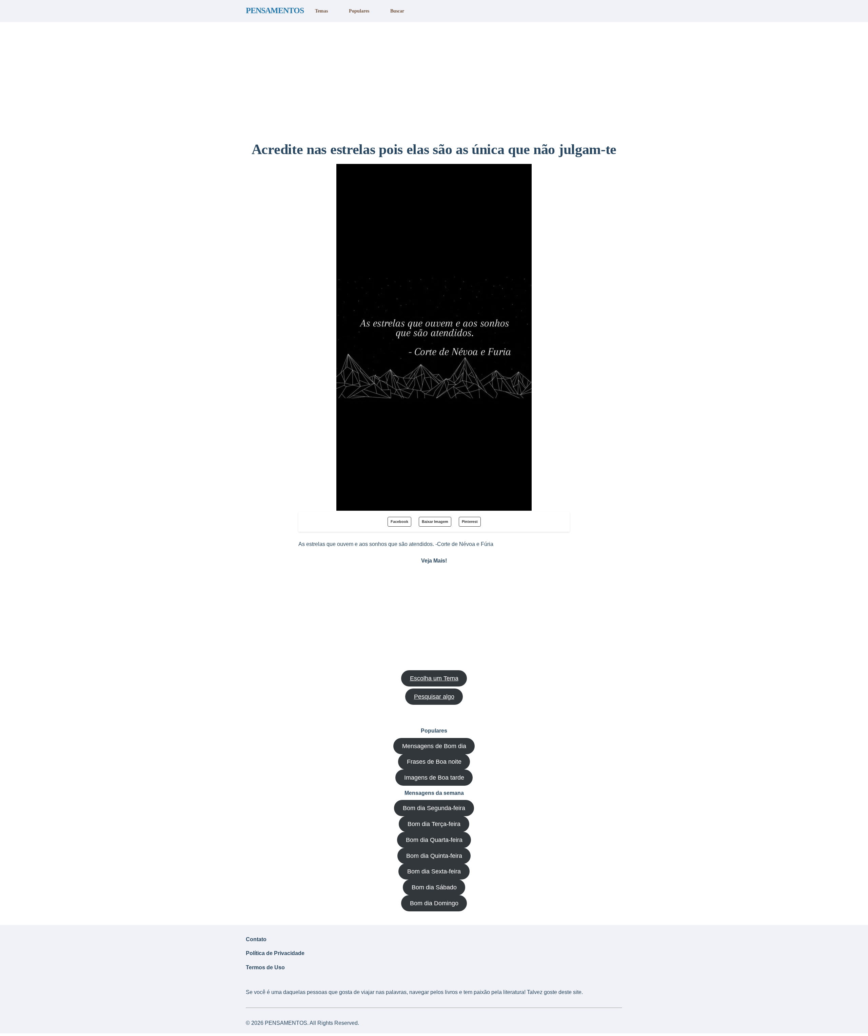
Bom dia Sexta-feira (434, 871)
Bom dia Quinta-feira (434, 855)
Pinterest (470, 522)
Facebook (399, 522)
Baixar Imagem (435, 522)
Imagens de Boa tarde (434, 777)
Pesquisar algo (434, 696)
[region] (434, 79)
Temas (321, 11)
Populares (359, 11)
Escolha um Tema (434, 678)
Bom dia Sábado (434, 887)
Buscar (397, 11)
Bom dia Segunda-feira (434, 808)
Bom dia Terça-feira (434, 824)
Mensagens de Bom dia (434, 746)
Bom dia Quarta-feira (434, 840)
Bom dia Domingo (434, 903)
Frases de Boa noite (434, 761)
